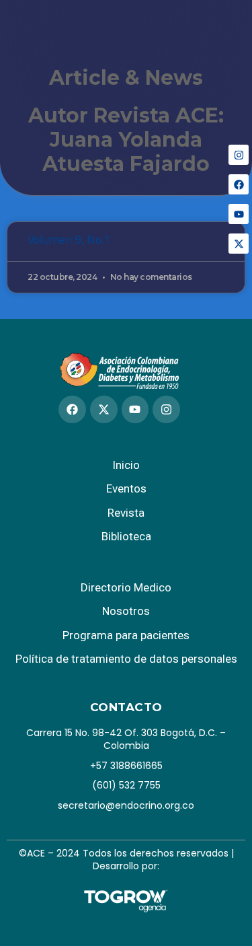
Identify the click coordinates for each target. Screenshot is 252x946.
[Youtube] (238, 214)
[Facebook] (238, 184)
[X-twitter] (238, 243)
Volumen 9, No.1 (69, 239)
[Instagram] (238, 155)
